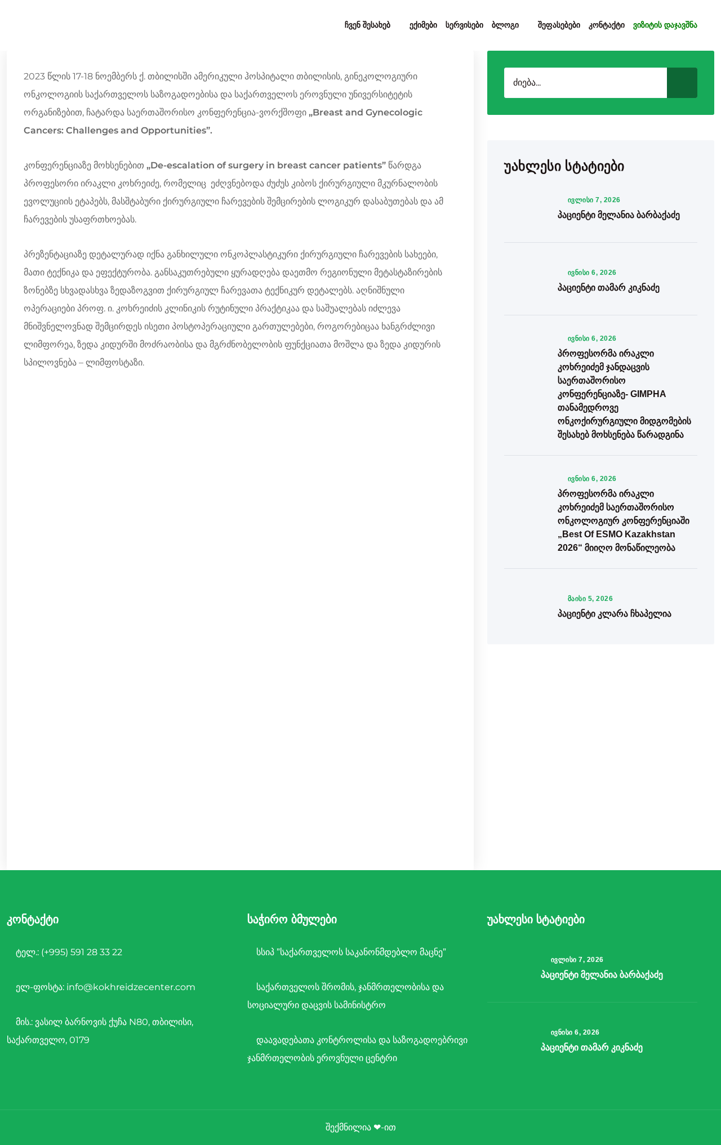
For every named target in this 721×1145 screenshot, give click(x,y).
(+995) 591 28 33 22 (81, 952)
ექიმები (423, 24)
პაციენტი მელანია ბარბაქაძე (619, 215)
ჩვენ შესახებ (367, 24)
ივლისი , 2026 (594, 200)
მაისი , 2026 (590, 599)
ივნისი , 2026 (592, 273)
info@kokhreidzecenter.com (130, 987)
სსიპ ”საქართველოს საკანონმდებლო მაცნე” (350, 952)
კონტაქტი (607, 24)
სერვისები (464, 24)
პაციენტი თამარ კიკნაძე (609, 287)
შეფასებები (559, 24)
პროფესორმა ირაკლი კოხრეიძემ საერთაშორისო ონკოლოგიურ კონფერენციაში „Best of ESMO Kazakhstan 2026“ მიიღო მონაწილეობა (623, 521)
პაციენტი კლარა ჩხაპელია (614, 613)
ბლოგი (505, 24)
